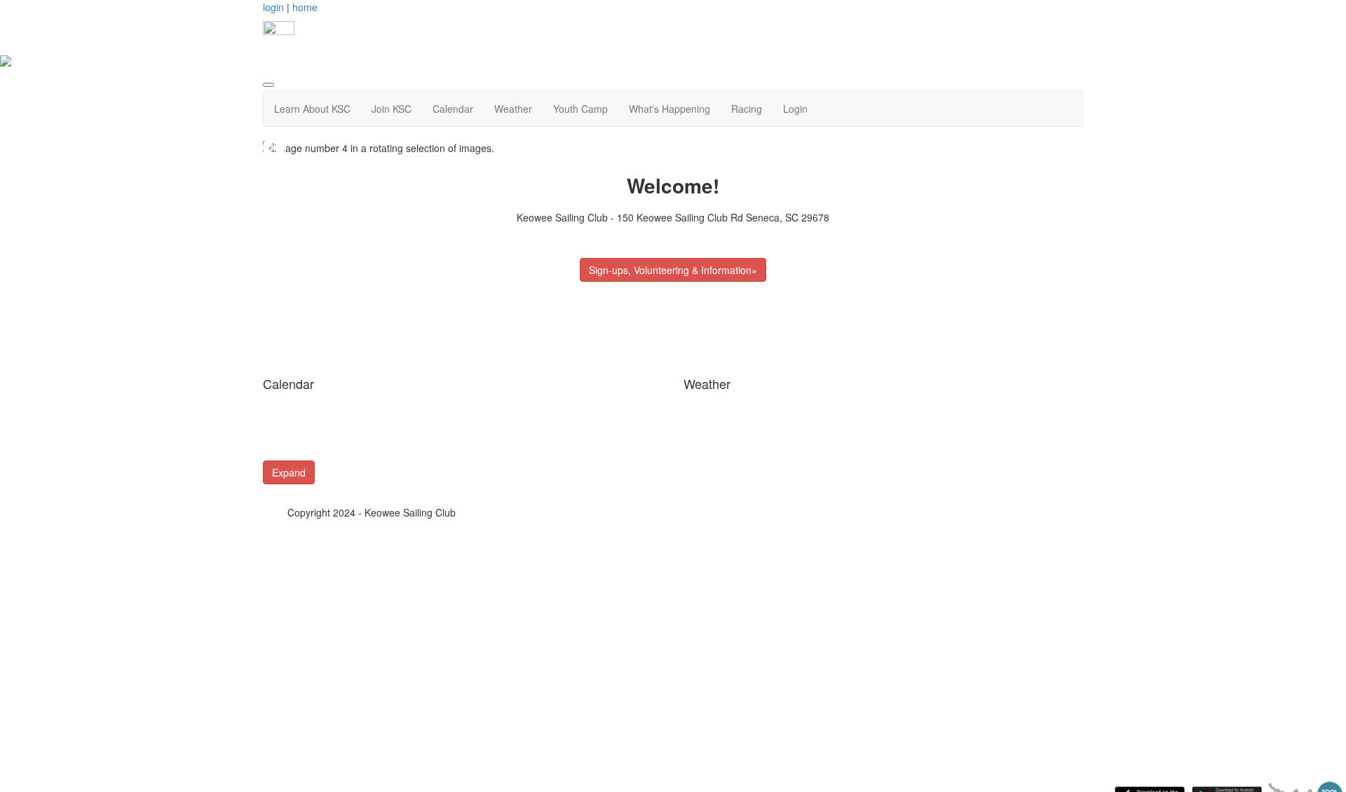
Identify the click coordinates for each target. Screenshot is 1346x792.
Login (795, 109)
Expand (289, 472)
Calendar (453, 109)
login (273, 7)
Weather (513, 109)
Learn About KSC (312, 109)
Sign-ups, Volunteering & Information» (673, 270)
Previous (274, 148)
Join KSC (392, 109)
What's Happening (669, 109)
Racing (746, 109)
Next (1072, 148)
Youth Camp (580, 109)
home (305, 7)
